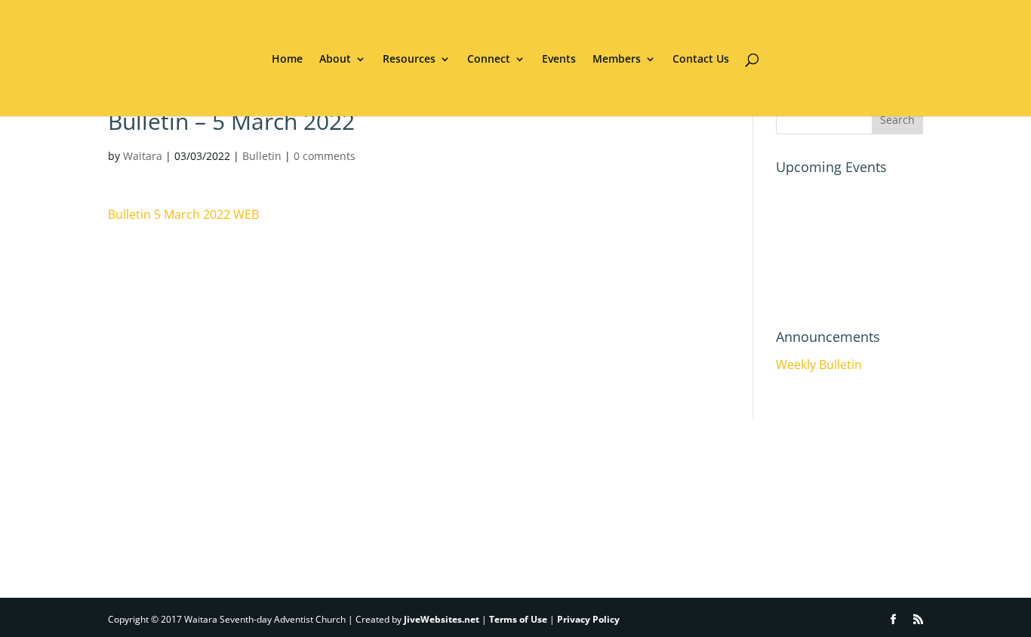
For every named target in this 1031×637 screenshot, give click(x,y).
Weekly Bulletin (819, 364)
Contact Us (700, 60)
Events (559, 60)
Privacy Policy (588, 619)
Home (287, 60)
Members (616, 60)
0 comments (324, 156)
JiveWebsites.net (441, 619)
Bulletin (262, 156)
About (335, 60)
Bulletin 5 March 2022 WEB (183, 214)
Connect (488, 60)
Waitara (142, 156)
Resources (409, 60)
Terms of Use (518, 619)
